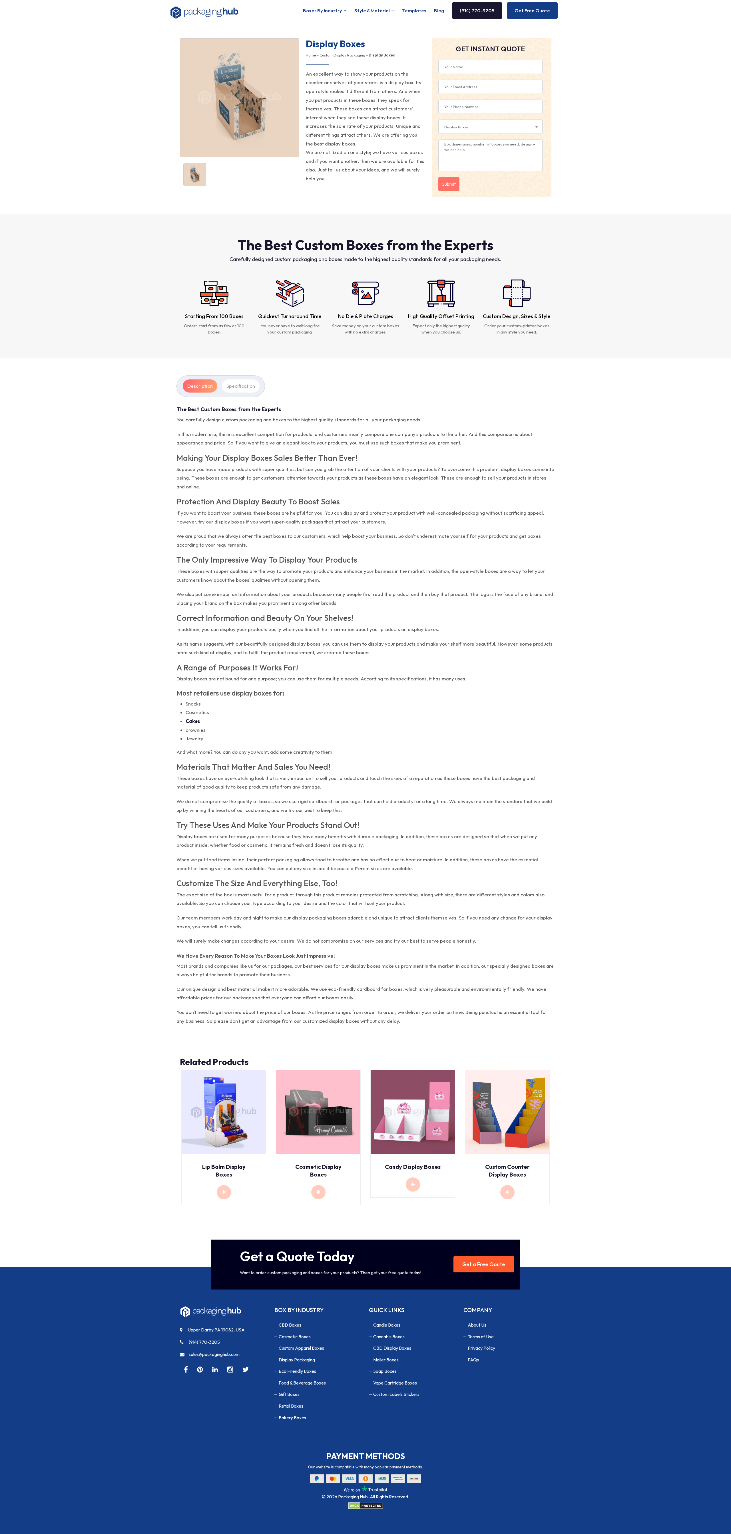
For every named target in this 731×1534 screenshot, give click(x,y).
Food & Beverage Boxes (302, 1383)
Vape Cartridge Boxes (395, 1383)
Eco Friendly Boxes (297, 1371)
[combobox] (490, 127)
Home (311, 55)
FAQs (473, 1360)
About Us (477, 1325)
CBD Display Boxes (392, 1348)
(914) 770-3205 (477, 10)
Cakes (193, 721)
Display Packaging (297, 1360)
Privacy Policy (481, 1348)
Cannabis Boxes (389, 1336)
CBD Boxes (290, 1325)
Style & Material (372, 10)
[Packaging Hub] (210, 1313)
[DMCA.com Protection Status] (365, 1505)
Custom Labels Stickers (396, 1394)
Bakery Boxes (292, 1417)
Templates (414, 10)
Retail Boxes (291, 1406)
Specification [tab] (240, 386)
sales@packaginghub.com (214, 1354)
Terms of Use (481, 1336)
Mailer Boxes (386, 1360)
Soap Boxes (385, 1371)
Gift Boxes (289, 1394)
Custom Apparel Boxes (301, 1348)
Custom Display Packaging (342, 55)
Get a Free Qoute (483, 1264)
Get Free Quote (532, 10)
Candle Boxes (386, 1325)
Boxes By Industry (322, 10)
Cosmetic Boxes (295, 1336)
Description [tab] (200, 386)
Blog (439, 10)
